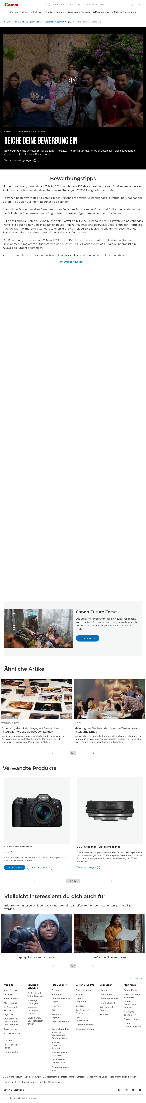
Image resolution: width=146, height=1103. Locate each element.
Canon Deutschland (14, 1090)
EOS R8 (8, 852)
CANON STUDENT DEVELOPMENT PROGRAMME (25, 131)
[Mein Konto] (132, 5)
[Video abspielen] (73, 80)
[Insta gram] (126, 1090)
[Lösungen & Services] (91, 12)
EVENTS (77, 723)
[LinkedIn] (133, 1090)
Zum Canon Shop (15, 867)
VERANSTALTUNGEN (10, 723)
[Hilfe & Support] (110, 12)
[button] (53, 753)
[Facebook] (119, 1090)
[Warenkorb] (139, 5)
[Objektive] (42, 12)
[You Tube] (140, 1090)
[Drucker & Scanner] (66, 12)
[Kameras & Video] (29, 12)
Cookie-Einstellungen (51, 1082)
